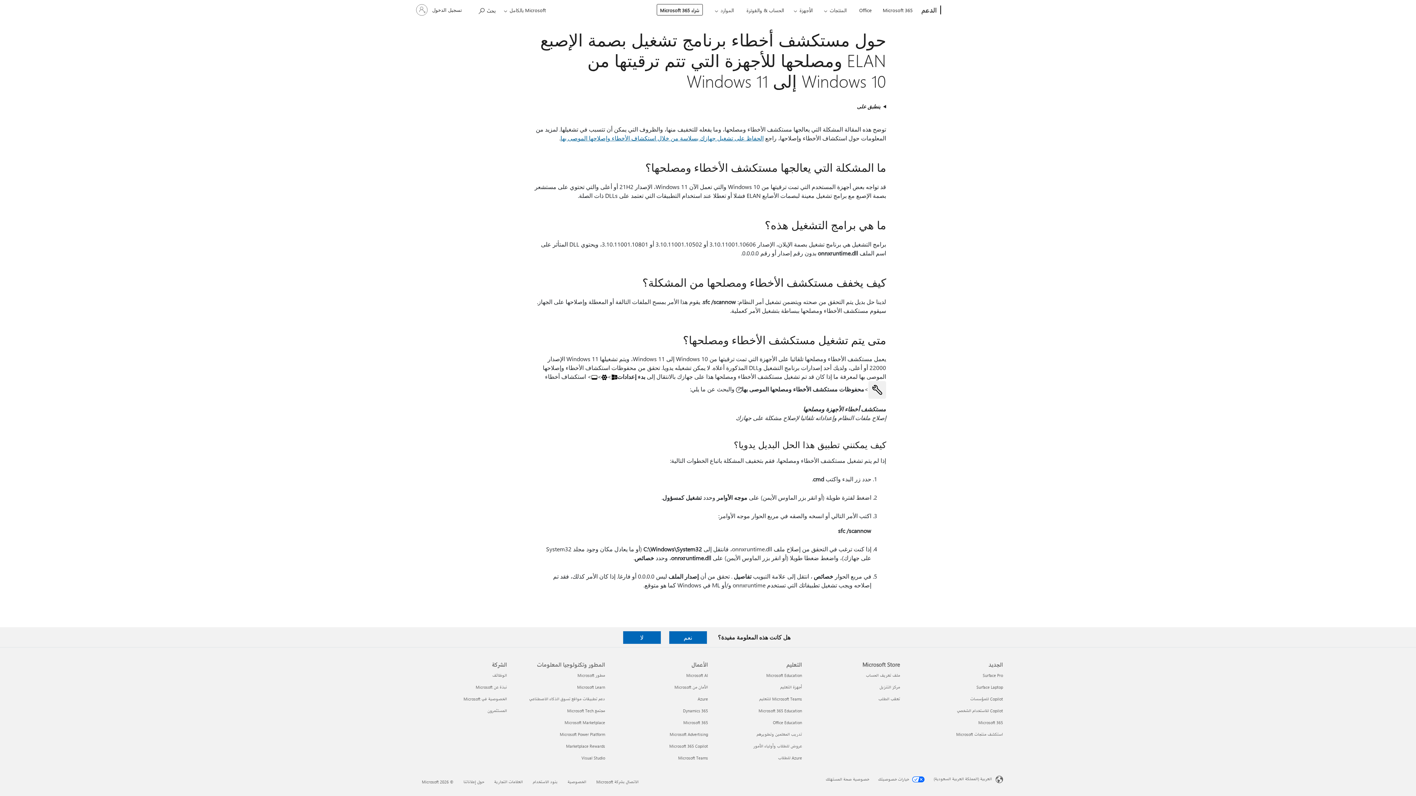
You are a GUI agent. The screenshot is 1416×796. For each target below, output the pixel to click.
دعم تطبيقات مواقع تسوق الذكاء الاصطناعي (567, 699)
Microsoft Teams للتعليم (780, 699)
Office (865, 10)
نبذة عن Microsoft (491, 687)
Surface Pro (993, 675)
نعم (688, 637)
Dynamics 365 (695, 710)
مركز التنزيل (889, 687)
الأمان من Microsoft (691, 687)
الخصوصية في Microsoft (485, 699)
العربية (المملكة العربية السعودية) (963, 779)
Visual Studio (593, 758)
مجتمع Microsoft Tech (586, 710)
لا (641, 637)
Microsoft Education (784, 675)
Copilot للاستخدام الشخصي (980, 710)
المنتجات (838, 10)
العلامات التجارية (508, 782)
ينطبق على (869, 106)
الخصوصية (577, 782)
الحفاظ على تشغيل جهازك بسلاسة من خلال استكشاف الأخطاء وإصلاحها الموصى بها (662, 138)
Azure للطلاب (790, 758)
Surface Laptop (989, 687)
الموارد (727, 10)
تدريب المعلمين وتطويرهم (779, 734)
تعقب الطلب (889, 699)
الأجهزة (806, 10)
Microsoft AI (697, 675)
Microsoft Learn (591, 687)
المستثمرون (497, 710)
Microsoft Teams (693, 758)
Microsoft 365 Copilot (688, 746)
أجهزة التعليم (791, 687)
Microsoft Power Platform (582, 734)
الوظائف (499, 675)
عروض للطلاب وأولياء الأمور (777, 746)
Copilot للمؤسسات (986, 699)
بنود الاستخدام (545, 782)
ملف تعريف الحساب (883, 675)
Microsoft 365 (898, 10)
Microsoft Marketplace (585, 722)
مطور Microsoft (591, 675)
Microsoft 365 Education (780, 710)
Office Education (787, 722)
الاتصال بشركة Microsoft (617, 782)
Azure (703, 699)
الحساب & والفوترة (765, 10)
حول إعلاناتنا (474, 782)
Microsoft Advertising (689, 734)
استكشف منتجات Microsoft (979, 734)
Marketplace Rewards (585, 746)
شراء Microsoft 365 (680, 10)
